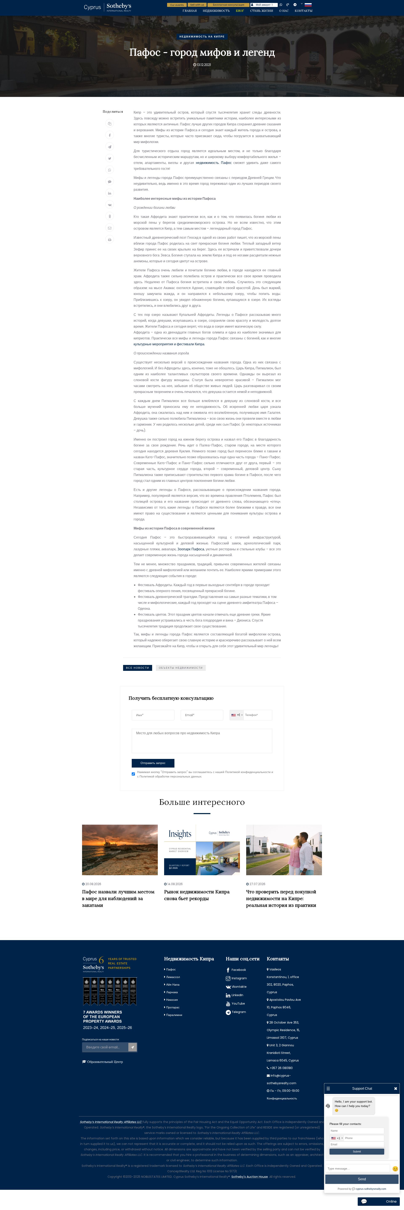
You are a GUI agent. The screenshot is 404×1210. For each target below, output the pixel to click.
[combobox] (237, 715)
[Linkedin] (109, 193)
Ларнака (172, 992)
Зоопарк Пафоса (190, 549)
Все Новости (137, 668)
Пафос (171, 969)
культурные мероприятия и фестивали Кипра (169, 344)
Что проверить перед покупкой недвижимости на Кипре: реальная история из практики (281, 898)
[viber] (291, 4)
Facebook (239, 970)
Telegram (239, 1012)
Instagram (239, 978)
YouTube (238, 1003)
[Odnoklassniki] (109, 216)
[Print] (109, 239)
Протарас (172, 1007)
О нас (284, 11)
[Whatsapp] (109, 169)
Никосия (172, 1000)
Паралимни (174, 1015)
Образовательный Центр (105, 1061)
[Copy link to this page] (109, 123)
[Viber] (109, 181)
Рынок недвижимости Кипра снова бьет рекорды (197, 895)
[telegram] (298, 4)
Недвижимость (216, 11)
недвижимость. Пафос (214, 162)
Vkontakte (239, 987)
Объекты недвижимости (181, 668)
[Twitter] (109, 158)
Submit (357, 1151)
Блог (240, 11)
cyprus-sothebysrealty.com (371, 1188)
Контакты (303, 11)
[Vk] (109, 204)
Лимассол (173, 977)
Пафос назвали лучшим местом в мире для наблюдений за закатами (118, 898)
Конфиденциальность (282, 1098)
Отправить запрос (153, 763)
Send (362, 1179)
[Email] (109, 227)
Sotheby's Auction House (249, 1177)
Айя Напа (172, 984)
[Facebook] (109, 135)
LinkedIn (237, 995)
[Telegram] (109, 146)
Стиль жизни (261, 11)
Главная (190, 11)
